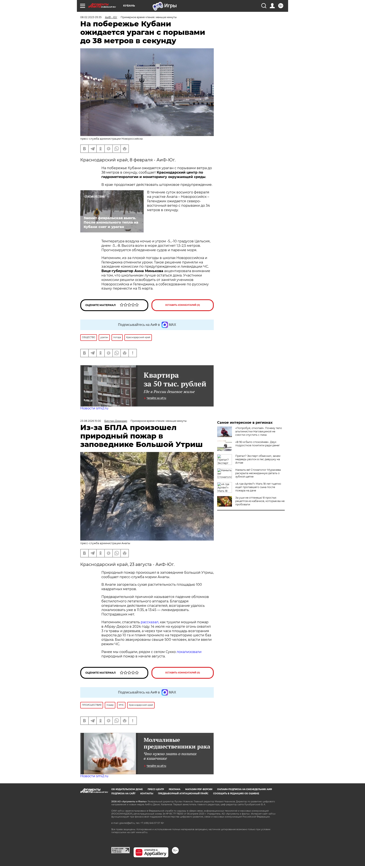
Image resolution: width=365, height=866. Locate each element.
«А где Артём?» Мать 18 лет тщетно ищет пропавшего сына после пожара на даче (258, 487)
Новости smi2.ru (94, 408)
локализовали (189, 652)
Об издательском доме (127, 789)
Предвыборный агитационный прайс (183, 793)
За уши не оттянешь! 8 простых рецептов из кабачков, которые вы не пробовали (260, 501)
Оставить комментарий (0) (182, 305)
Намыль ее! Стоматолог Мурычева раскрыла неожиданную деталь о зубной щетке (258, 473)
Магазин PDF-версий (198, 789)
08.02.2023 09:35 (91, 17)
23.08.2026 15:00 (90, 420)
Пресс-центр (156, 789)
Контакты (146, 793)
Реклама (174, 789)
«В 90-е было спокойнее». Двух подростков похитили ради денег (257, 443)
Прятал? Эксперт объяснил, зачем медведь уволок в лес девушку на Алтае (257, 459)
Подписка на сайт (123, 793)
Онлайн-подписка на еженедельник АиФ (244, 789)
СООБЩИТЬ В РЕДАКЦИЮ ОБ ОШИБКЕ (236, 793)
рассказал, (150, 622)
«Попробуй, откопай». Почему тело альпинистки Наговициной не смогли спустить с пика (258, 431)
